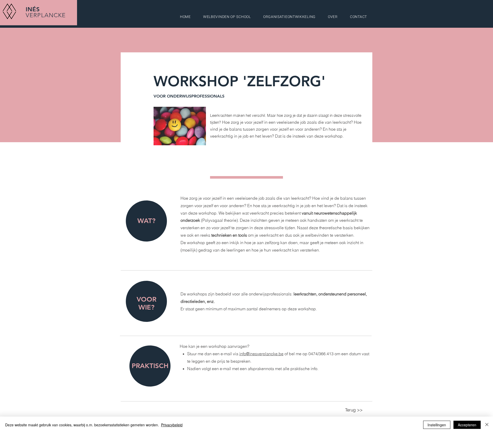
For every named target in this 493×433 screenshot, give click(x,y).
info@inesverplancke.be (261, 353)
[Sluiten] (487, 425)
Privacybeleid (172, 424)
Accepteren (467, 424)
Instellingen (437, 424)
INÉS (33, 9)
